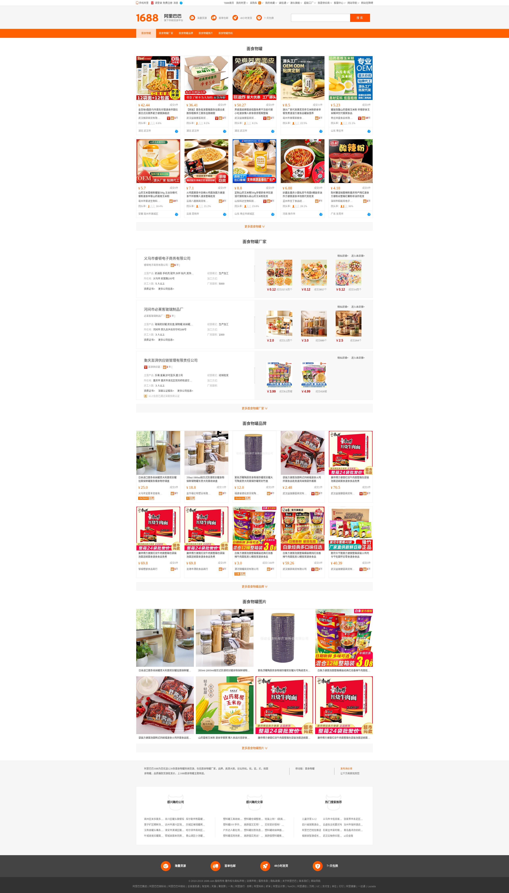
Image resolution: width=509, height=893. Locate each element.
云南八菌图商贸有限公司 (197, 201)
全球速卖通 (193, 886)
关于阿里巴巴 (289, 881)
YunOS (291, 886)
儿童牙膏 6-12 (309, 819)
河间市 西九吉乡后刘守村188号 (170, 329)
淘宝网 (205, 886)
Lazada (372, 886)
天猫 (213, 886)
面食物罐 (310, 768)
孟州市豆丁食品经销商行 (294, 201)
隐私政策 (275, 881)
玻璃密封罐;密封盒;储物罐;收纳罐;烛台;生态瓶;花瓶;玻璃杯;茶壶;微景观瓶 (175, 324)
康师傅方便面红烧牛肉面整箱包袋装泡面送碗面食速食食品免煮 (350, 479)
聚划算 (222, 886)
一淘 (230, 886)
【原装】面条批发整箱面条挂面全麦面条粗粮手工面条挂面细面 (206, 111)
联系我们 (304, 881)
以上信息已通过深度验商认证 (164, 396)
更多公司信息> (166, 289)
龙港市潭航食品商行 (197, 569)
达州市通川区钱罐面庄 (177, 824)
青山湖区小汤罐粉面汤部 (199, 835)
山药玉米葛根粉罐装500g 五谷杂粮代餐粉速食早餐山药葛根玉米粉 (157, 194)
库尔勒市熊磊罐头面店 (198, 819)
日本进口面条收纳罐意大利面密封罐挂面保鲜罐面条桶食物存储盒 (157, 479)
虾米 (268, 886)
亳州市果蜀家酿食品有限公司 (294, 118)
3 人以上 (160, 334)
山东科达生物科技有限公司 (245, 201)
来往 (334, 886)
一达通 (361, 886)
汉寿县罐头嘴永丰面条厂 (157, 830)
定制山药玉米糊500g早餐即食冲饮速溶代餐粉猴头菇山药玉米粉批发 (254, 194)
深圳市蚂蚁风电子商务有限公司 (342, 201)
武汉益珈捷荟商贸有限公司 (197, 118)
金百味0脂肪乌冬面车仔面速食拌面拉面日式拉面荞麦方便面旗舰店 (158, 111)
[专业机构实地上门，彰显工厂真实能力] (146, 396)
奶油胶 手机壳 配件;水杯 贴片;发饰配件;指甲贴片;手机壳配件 (175, 273)
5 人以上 (160, 283)
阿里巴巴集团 (140, 886)
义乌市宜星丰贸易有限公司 (151, 493)
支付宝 (325, 886)
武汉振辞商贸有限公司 (149, 118)
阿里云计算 (279, 886)
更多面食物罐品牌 (253, 586)
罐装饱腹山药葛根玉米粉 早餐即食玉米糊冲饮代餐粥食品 (350, 111)
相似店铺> (343, 256)
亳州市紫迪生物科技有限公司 (149, 201)
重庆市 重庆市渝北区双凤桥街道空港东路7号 (173, 380)
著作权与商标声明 (234, 881)
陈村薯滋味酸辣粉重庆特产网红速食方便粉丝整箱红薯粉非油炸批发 (350, 194)
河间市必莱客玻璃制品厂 (163, 309)
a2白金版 (348, 835)
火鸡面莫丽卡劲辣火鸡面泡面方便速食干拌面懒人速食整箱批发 (206, 194)
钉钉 (341, 886)
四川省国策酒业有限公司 (315, 824)
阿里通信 (302, 886)
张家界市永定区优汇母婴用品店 (360, 819)
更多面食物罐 (253, 226)
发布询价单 (346, 768)
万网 (311, 886)
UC (318, 886)
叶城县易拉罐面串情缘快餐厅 (159, 835)
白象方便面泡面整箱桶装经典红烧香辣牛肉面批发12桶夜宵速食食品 (254, 555)
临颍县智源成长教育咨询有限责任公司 (322, 835)
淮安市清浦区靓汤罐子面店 (179, 830)
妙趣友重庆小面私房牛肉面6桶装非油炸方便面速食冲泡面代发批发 (302, 194)
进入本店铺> (358, 256)
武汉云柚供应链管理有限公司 (338, 835)
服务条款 (263, 881)
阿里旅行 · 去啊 (243, 886)
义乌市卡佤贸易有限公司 (336, 819)
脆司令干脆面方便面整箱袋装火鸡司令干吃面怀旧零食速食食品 (350, 555)
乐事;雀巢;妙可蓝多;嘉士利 (169, 375)
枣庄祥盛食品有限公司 (342, 118)
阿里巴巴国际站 (157, 886)
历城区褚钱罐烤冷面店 (198, 824)
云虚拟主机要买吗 (332, 824)
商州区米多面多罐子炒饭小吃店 (161, 819)
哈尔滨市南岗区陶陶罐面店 (200, 830)
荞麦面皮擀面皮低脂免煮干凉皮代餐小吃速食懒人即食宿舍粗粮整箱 (254, 111)
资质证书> (149, 289)
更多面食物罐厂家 (253, 408)
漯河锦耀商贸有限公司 (246, 569)
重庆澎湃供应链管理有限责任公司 (171, 360)
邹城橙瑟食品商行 (147, 569)
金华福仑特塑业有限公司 (199, 493)
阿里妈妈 (258, 886)
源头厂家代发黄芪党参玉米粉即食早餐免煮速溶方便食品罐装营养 (302, 111)
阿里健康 (351, 886)
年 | (177, 265)
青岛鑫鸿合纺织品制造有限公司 (360, 830)
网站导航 (316, 881)
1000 (221, 334)
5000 (221, 283)
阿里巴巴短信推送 (311, 830)
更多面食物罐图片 (253, 748)
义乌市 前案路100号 (164, 278)
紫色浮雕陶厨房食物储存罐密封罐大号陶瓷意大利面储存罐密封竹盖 (254, 479)
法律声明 (251, 881)
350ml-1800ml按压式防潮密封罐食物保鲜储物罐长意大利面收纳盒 (205, 479)
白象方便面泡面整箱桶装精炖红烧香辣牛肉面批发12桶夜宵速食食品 (302, 555)
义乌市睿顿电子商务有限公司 (167, 258)
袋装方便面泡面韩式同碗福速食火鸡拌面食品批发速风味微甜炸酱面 (302, 479)
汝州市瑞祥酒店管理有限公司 (359, 824)
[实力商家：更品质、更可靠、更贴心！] (146, 367)
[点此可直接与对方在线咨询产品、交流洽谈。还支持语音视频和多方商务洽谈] (176, 131)
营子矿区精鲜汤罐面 (155, 824)
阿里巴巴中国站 (176, 886)
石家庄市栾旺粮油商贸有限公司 (339, 830)
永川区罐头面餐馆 (174, 819)
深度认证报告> (166, 391)
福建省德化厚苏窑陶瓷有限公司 (247, 493)
